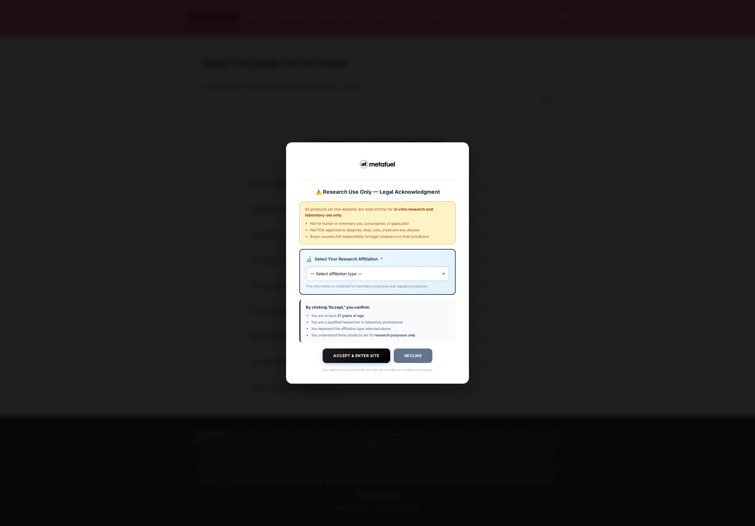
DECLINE (413, 355)
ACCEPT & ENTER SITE (356, 355)
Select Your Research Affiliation (344, 259)
